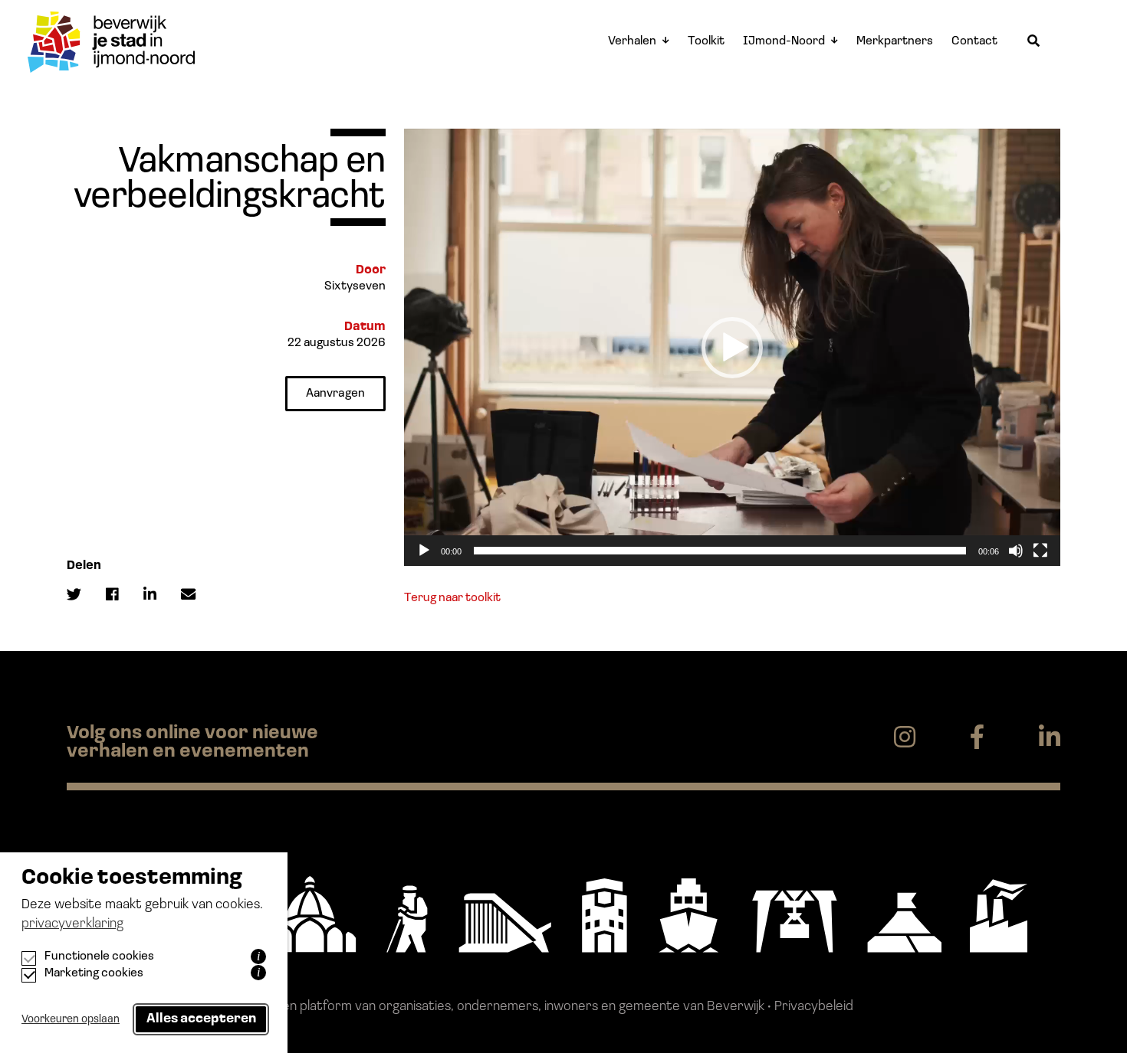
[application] (732, 347)
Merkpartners (894, 41)
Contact (974, 41)
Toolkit (706, 41)
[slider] (720, 550)
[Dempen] (1016, 550)
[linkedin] (1049, 737)
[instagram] (904, 737)
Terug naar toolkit (452, 598)
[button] (732, 347)
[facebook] (977, 737)
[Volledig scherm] (1040, 550)
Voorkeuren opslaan (70, 1019)
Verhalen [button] (632, 41)
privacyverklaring (72, 924)
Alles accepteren (201, 1018)
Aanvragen (335, 394)
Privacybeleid (813, 1007)
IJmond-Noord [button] (784, 41)
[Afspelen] (424, 550)
